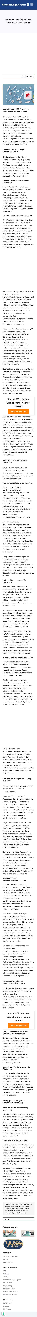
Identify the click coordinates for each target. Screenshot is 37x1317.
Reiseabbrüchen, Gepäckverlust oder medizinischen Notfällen (16, 382)
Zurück (25, 76)
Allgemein (6, 1219)
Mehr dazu (23, 1213)
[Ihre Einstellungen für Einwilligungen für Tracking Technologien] (3, 1313)
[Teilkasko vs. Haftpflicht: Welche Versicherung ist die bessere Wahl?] (9, 1231)
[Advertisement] (18, 52)
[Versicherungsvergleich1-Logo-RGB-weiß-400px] (15, 4)
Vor (31, 76)
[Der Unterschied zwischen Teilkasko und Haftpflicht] (27, 1231)
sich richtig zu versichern (17, 131)
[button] (4, 1233)
